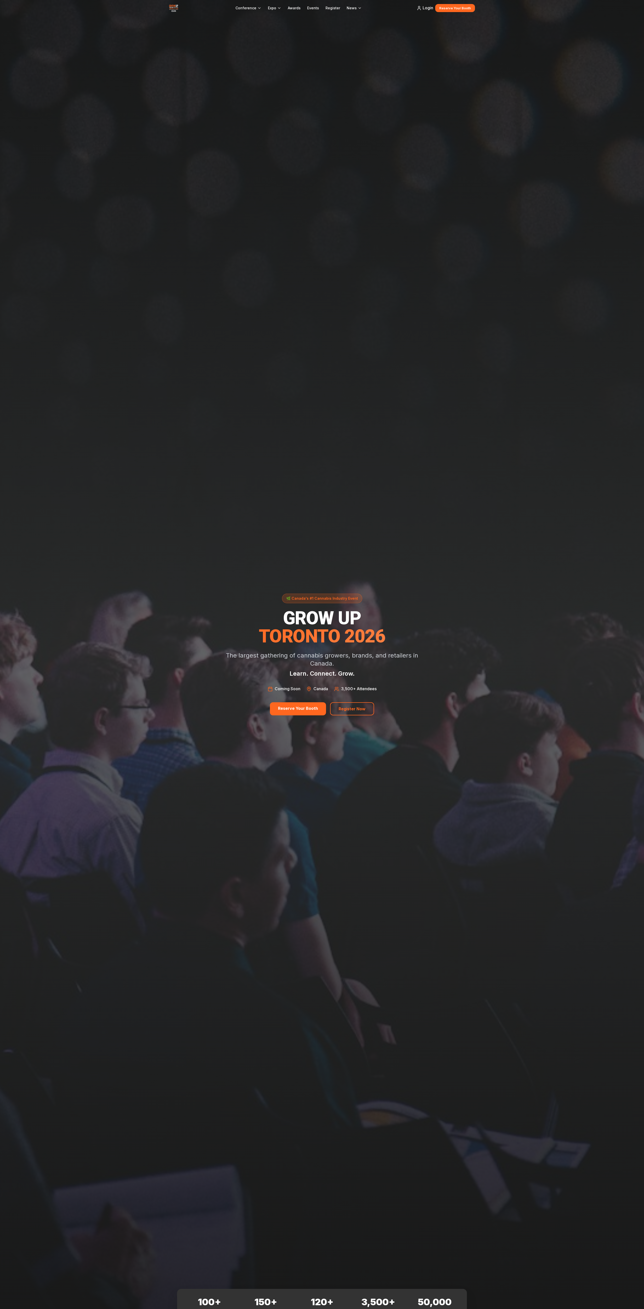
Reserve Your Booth (455, 8)
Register (333, 8)
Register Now (352, 708)
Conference (245, 8)
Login (428, 7)
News (352, 8)
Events (313, 8)
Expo (272, 8)
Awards (294, 8)
